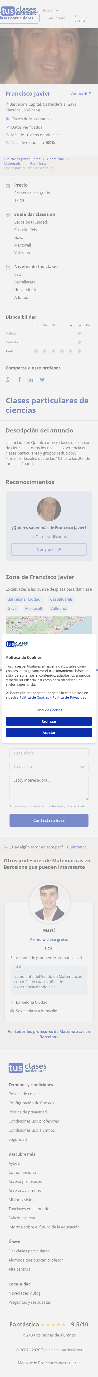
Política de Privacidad (70, 697)
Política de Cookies (34, 697)
